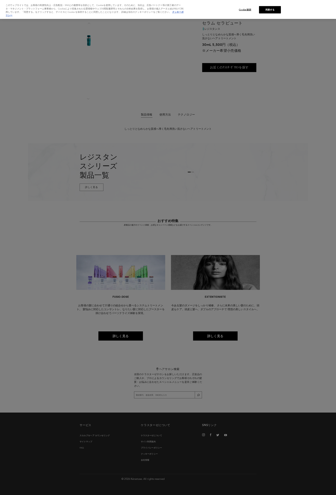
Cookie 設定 (245, 9)
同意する (270, 9)
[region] (168, 9)
